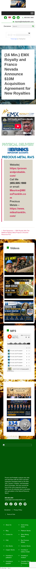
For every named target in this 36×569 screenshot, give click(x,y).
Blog (7, 530)
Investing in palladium (9, 556)
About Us (8, 525)
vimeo (25, 504)
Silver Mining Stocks (25, 535)
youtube (20, 504)
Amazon (11, 504)
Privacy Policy (18, 510)
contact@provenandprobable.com (15, 499)
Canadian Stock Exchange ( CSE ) (26, 563)
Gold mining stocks (24, 526)
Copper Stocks (10, 550)
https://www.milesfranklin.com (18, 212)
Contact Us (9, 534)
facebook (6, 504)
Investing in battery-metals (25, 550)
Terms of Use (11, 514)
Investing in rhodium (24, 556)
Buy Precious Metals (25, 541)
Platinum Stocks (26, 530)
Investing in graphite (9, 562)
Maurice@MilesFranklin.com (18, 193)
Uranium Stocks (26, 546)
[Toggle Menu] (32, 13)
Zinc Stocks (9, 546)
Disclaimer (7, 26)
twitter (15, 504)
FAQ (7, 540)
